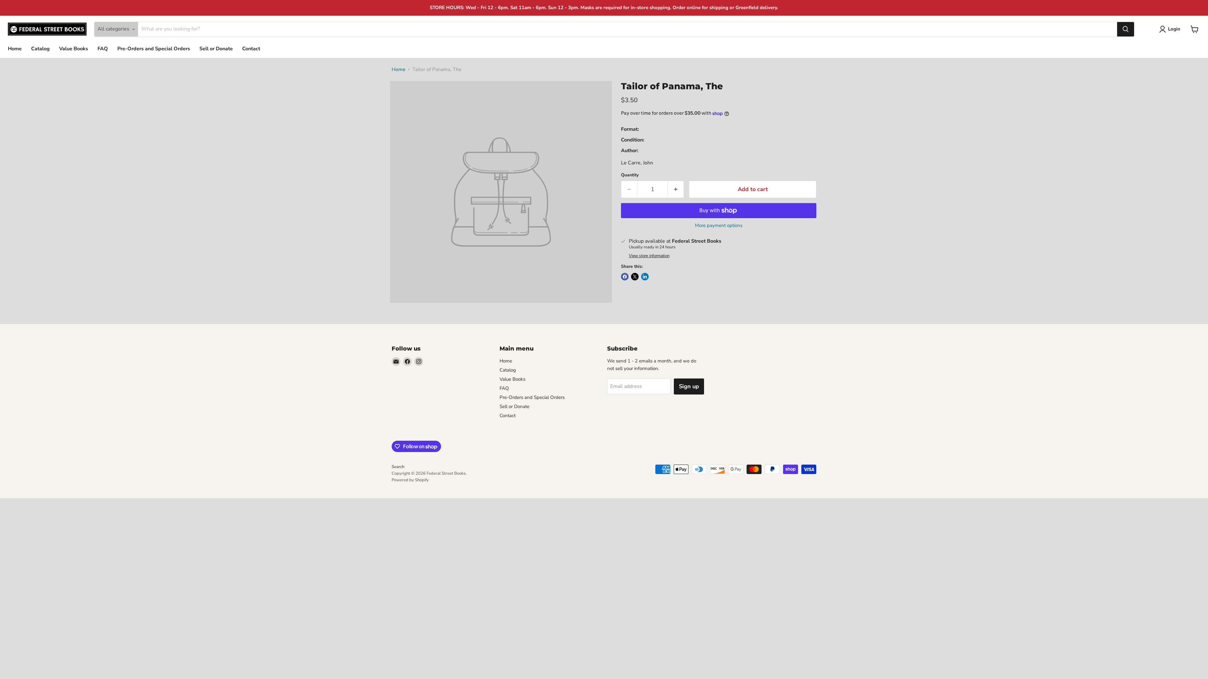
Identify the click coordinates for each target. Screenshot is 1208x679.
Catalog (40, 48)
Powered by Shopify (410, 480)
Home (15, 48)
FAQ (103, 48)
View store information (649, 256)
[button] (1171, 29)
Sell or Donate (216, 48)
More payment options (718, 225)
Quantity (630, 175)
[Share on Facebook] (625, 276)
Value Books (73, 48)
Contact (251, 48)
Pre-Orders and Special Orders (153, 48)
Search (398, 467)
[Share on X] (635, 276)
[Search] (1125, 29)
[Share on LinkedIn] (645, 276)
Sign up (689, 386)
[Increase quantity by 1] (676, 189)
